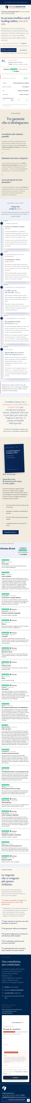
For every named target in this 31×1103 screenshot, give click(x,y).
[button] (15, 902)
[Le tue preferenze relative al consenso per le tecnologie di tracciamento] (28, 1100)
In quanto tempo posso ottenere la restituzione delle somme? (15, 935)
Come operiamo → (24, 50)
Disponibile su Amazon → (10, 532)
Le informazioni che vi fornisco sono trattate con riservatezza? (14, 949)
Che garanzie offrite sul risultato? (15, 928)
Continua (15, 1077)
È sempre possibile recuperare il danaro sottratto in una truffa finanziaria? (14, 902)
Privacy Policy (18, 1071)
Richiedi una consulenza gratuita (8, 50)
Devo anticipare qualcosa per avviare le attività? (13, 942)
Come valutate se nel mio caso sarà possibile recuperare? (15, 922)
